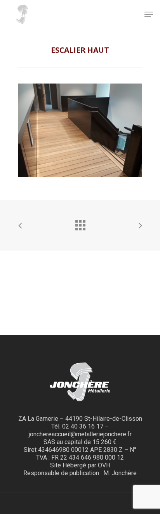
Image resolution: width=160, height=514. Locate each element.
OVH (104, 465)
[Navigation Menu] (148, 14)
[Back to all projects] (80, 223)
